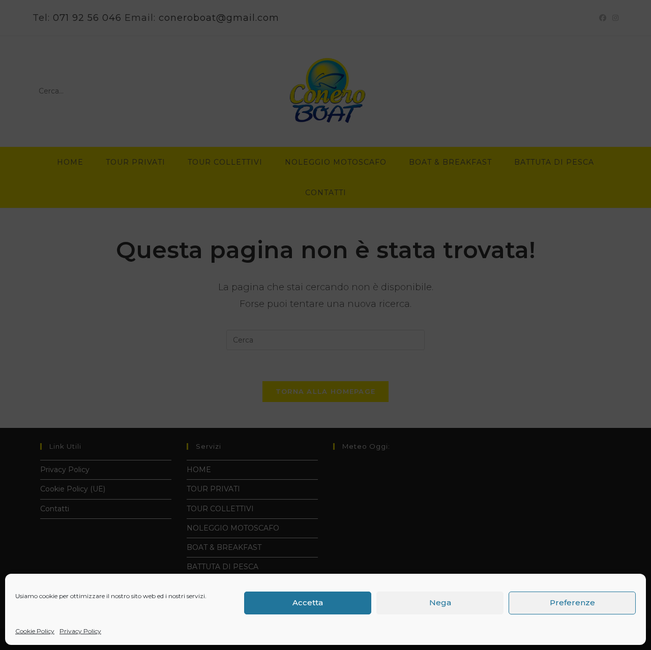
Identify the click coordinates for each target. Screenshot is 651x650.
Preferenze (572, 602)
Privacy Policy (80, 631)
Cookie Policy (34, 631)
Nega (440, 602)
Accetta (307, 602)
